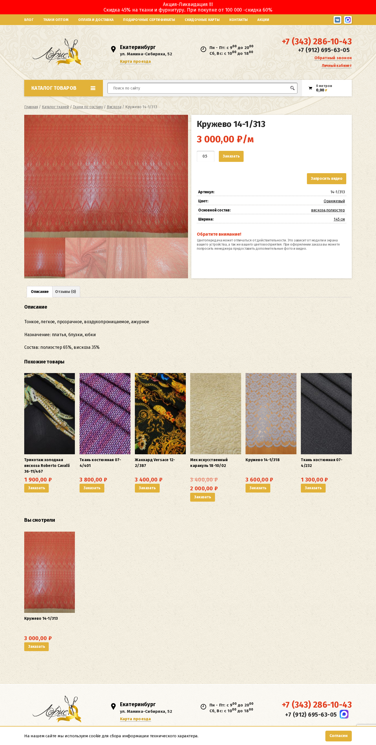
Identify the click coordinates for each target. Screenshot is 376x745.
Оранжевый (334, 201)
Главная (31, 107)
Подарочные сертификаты (149, 20)
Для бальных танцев (281, 98)
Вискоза (114, 107)
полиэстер (335, 210)
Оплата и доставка (95, 20)
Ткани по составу (88, 107)
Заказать (231, 156)
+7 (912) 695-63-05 (324, 50)
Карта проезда (135, 61)
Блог (29, 20)
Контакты (238, 20)
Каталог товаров (54, 88)
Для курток (197, 98)
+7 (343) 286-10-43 (317, 42)
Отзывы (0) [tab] (65, 291)
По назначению (66, 100)
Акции (263, 20)
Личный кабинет (337, 65)
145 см (339, 219)
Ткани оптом (56, 20)
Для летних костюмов (134, 101)
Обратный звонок (333, 57)
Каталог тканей (55, 107)
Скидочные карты (202, 20)
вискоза (318, 210)
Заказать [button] (36, 488)
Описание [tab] (39, 291)
